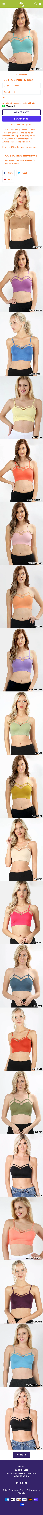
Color (6, 86)
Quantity (8, 92)
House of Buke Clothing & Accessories (21, 1475)
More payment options (21, 124)
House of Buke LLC (19, 1490)
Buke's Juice (21, 1470)
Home (21, 1466)
